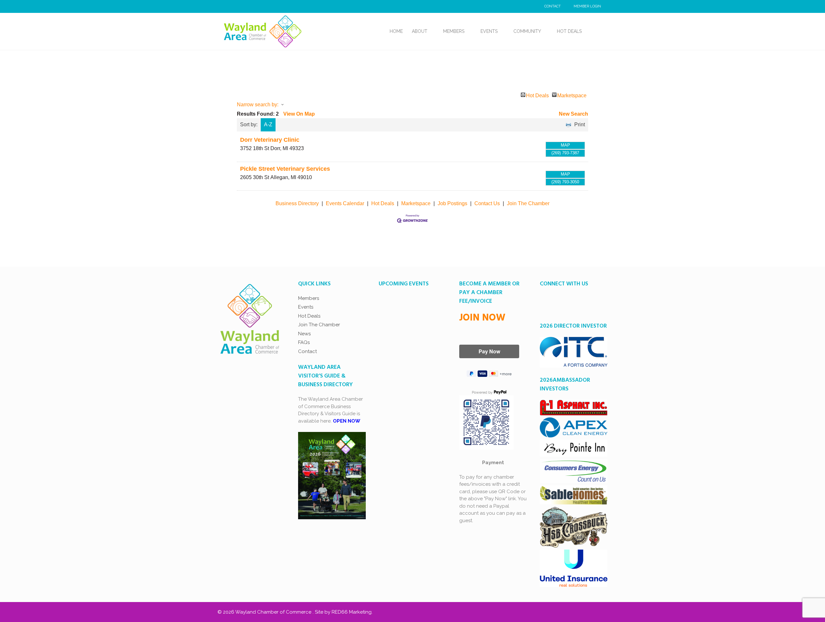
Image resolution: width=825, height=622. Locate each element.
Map (565, 145)
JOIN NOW (482, 318)
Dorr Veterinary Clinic (269, 140)
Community (527, 31)
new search (573, 114)
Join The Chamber (528, 203)
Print (579, 124)
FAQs (304, 342)
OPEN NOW (346, 421)
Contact (552, 6)
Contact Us (487, 203)
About (419, 31)
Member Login (587, 6)
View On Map (299, 114)
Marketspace (572, 95)
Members (453, 31)
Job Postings (452, 203)
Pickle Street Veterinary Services (285, 169)
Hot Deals (569, 31)
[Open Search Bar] (593, 31)
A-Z (268, 124)
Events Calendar (345, 203)
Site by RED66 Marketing (343, 612)
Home (396, 31)
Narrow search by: (257, 104)
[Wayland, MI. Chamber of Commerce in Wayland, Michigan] (262, 31)
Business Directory (297, 203)
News (304, 334)
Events (489, 31)
